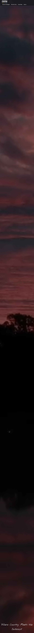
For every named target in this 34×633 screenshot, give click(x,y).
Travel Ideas (20, 4)
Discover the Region (6, 4)
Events (25, 4)
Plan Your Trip (13, 4)
